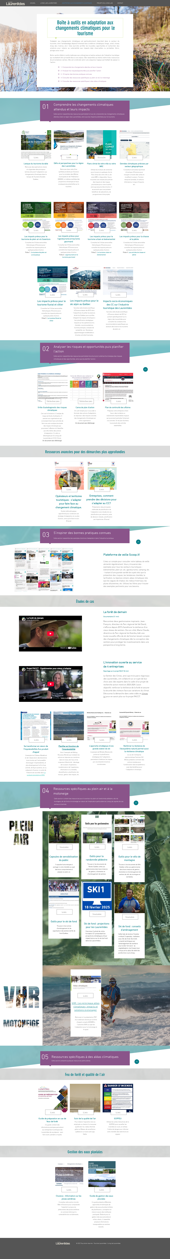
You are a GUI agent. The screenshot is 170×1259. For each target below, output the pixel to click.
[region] (63, 846)
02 (45, 349)
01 (45, 107)
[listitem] (36, 156)
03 (45, 535)
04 (45, 791)
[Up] (145, 369)
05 (45, 1057)
